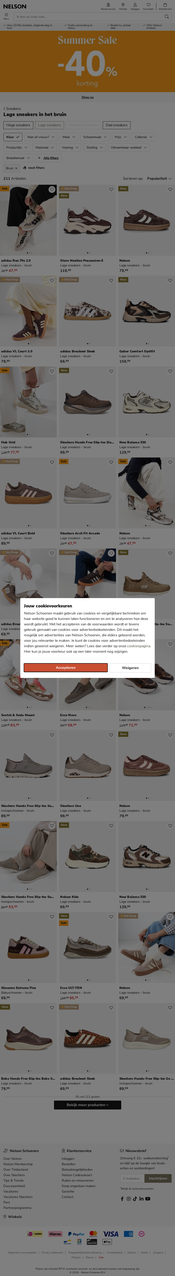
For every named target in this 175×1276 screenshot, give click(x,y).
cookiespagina (138, 646)
